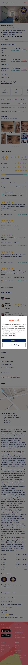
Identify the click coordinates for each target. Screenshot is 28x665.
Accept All (14, 340)
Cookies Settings (14, 345)
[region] (14, 332)
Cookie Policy (12, 335)
